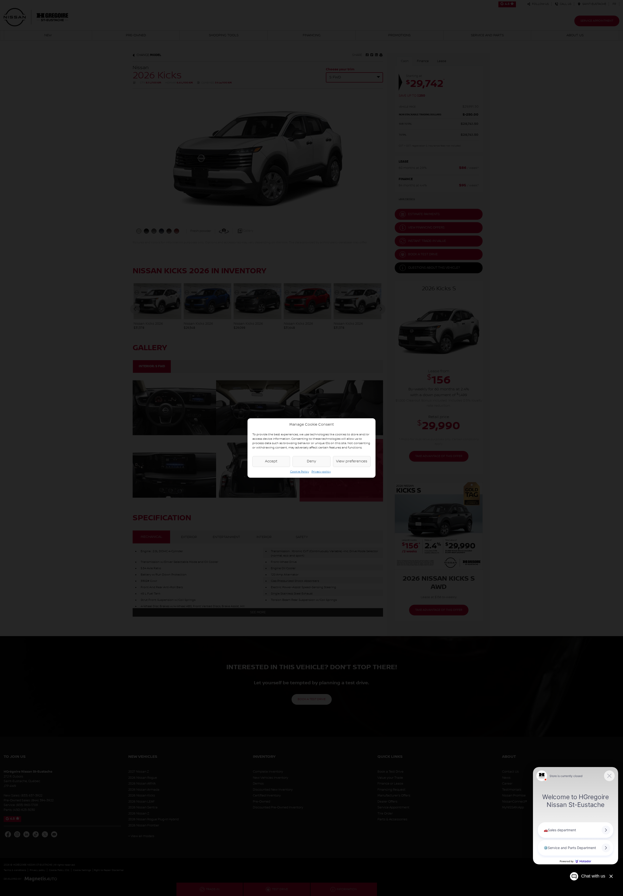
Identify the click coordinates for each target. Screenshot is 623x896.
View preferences (351, 461)
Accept (271, 461)
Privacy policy (321, 472)
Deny (311, 461)
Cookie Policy (299, 472)
